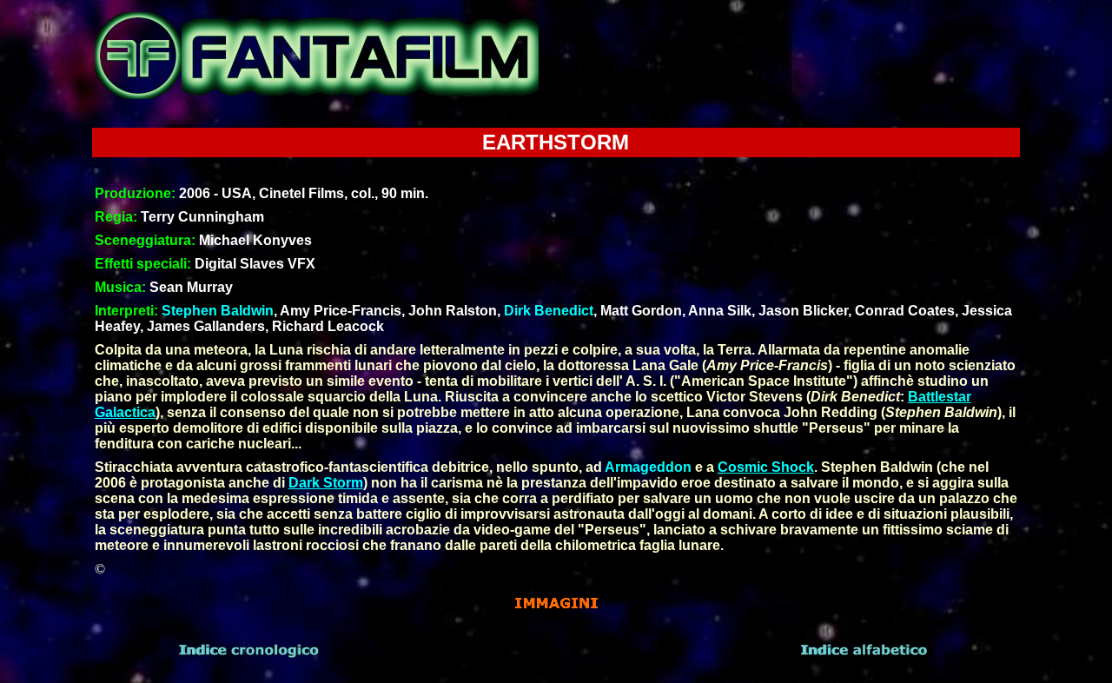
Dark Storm (325, 482)
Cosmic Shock (766, 467)
